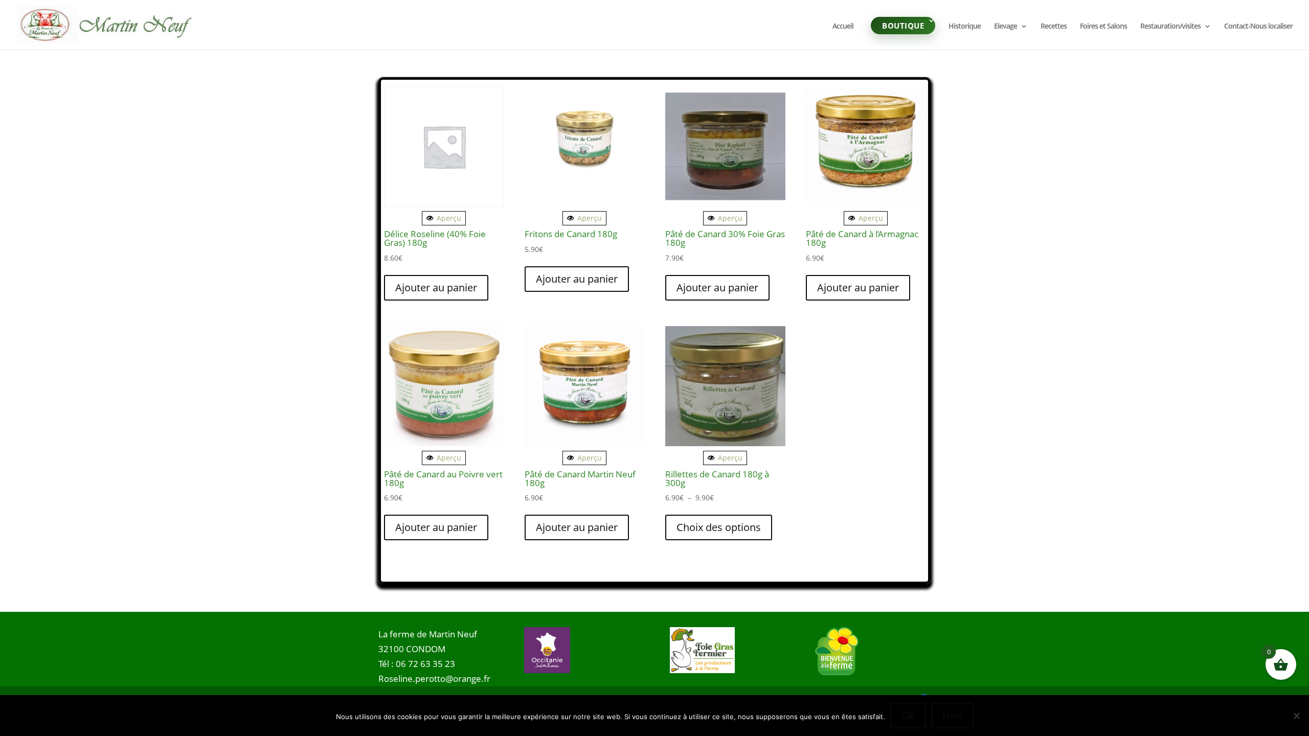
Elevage (1005, 26)
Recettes (1054, 26)
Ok (908, 715)
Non (952, 715)
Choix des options (718, 527)
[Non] (1296, 715)
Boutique (903, 25)
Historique (965, 26)
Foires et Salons (1103, 26)
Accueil (842, 26)
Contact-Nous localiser (1258, 26)
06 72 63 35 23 (425, 664)
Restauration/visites (1170, 26)
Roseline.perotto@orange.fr (434, 678)
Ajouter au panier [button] (436, 287)
